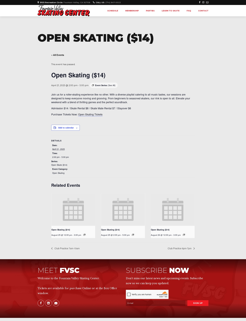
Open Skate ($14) (59, 164)
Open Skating (58, 173)
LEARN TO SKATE (171, 11)
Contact (203, 11)
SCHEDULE (112, 11)
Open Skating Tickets (90, 114)
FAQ (189, 11)
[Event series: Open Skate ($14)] (84, 235)
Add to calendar (66, 127)
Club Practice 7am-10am (67, 248)
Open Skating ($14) (60, 229)
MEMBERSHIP (132, 11)
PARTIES (150, 11)
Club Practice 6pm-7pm (180, 248)
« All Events (57, 55)
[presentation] (73, 209)
